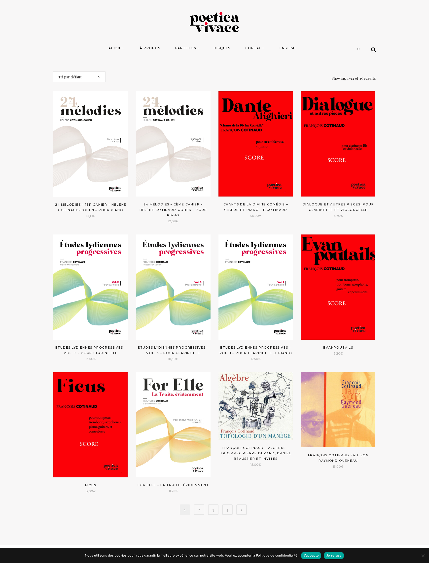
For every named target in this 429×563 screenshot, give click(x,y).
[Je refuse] (422, 555)
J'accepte (311, 555)
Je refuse (334, 555)
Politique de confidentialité (276, 555)
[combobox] (79, 76)
